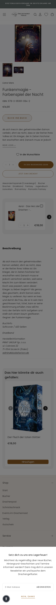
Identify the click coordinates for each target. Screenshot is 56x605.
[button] (6, 599)
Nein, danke (28, 596)
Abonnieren (44, 587)
